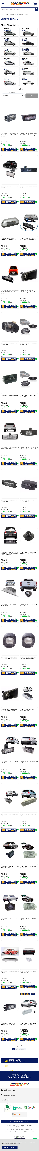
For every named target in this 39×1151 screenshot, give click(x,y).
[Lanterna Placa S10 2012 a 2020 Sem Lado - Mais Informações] (29, 588)
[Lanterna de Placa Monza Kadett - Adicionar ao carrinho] (17, 411)
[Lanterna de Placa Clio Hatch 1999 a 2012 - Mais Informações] (10, 588)
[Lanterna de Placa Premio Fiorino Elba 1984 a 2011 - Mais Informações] (10, 850)
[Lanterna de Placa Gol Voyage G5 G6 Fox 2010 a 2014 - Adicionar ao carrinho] (17, 463)
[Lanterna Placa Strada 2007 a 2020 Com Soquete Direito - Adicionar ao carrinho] (17, 725)
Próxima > (22, 1049)
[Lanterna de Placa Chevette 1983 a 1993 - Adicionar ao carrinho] (17, 987)
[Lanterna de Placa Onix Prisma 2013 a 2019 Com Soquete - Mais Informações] (29, 1007)
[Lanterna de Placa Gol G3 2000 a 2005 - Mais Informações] (29, 797)
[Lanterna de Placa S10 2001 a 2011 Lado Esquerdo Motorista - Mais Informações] (10, 640)
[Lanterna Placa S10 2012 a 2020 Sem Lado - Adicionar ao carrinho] (36, 620)
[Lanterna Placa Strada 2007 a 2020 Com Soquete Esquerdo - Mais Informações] (29, 274)
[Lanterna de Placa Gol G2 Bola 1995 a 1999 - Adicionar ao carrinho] (36, 411)
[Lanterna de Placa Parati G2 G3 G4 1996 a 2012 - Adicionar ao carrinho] (36, 359)
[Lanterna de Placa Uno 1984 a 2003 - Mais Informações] (10, 902)
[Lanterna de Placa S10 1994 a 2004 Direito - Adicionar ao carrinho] (36, 934)
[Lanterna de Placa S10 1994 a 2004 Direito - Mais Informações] (29, 902)
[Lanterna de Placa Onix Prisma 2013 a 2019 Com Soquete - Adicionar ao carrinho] (36, 1039)
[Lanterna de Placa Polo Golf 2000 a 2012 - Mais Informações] (10, 745)
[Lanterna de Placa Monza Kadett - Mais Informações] (10, 379)
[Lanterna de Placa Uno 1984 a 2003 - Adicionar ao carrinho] (17, 934)
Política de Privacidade (12, 1143)
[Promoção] (25, 994)
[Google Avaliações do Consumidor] (19, 1114)
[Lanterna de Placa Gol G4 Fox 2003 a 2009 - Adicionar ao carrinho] (17, 516)
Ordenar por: (13, 92)
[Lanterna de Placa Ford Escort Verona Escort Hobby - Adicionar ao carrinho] (36, 516)
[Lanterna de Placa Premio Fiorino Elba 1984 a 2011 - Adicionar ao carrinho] (17, 882)
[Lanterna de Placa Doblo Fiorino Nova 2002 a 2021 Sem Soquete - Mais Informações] (29, 117)
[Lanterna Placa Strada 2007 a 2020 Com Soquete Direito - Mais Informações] (10, 693)
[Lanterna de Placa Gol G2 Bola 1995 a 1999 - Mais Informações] (29, 379)
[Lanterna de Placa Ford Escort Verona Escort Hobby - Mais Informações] (29, 483)
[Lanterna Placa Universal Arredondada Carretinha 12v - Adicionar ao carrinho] (17, 254)
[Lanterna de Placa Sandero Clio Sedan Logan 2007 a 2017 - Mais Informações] (10, 1007)
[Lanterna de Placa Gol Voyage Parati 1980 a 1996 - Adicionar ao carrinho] (36, 987)
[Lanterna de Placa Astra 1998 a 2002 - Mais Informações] (10, 797)
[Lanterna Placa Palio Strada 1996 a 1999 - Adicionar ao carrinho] (36, 202)
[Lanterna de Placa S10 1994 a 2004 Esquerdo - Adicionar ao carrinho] (36, 882)
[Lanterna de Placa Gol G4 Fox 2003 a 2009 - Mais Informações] (10, 483)
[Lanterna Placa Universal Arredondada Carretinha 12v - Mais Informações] (10, 222)
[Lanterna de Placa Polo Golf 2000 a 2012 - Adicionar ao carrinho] (17, 777)
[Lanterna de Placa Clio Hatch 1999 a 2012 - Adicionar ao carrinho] (17, 620)
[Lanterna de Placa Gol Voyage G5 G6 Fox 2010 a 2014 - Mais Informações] (10, 431)
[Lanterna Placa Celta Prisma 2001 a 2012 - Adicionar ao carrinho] (36, 777)
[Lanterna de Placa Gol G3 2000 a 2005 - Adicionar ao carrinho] (36, 830)
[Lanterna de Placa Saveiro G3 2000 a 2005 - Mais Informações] (10, 326)
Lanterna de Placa (23, 14)
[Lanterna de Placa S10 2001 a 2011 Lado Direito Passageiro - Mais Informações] (29, 640)
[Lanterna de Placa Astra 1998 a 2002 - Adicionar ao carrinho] (17, 830)
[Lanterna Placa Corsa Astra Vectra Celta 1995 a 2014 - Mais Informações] (29, 693)
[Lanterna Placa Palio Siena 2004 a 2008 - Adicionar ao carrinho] (17, 202)
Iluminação (13, 14)
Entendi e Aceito (9, 1147)
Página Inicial (4, 14)
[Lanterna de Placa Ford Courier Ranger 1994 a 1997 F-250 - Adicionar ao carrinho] (36, 568)
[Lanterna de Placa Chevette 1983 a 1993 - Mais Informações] (10, 954)
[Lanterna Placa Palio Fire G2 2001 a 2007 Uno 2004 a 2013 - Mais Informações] (29, 222)
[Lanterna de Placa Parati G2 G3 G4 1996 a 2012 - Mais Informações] (29, 326)
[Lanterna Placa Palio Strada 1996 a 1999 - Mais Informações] (29, 169)
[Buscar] (36, 9)
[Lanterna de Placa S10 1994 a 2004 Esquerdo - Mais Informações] (29, 850)
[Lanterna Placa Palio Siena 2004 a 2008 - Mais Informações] (10, 169)
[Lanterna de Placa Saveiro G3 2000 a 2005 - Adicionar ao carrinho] (17, 359)
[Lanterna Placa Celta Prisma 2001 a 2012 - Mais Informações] (29, 745)
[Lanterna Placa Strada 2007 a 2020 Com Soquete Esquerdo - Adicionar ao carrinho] (36, 306)
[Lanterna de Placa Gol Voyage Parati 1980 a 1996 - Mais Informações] (29, 954)
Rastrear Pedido (11, 1090)
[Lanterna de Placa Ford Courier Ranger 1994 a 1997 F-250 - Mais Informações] (29, 536)
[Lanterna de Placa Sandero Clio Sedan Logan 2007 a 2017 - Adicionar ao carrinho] (17, 1039)
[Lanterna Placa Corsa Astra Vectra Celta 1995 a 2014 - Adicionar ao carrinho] (36, 725)
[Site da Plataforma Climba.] (19, 1138)
